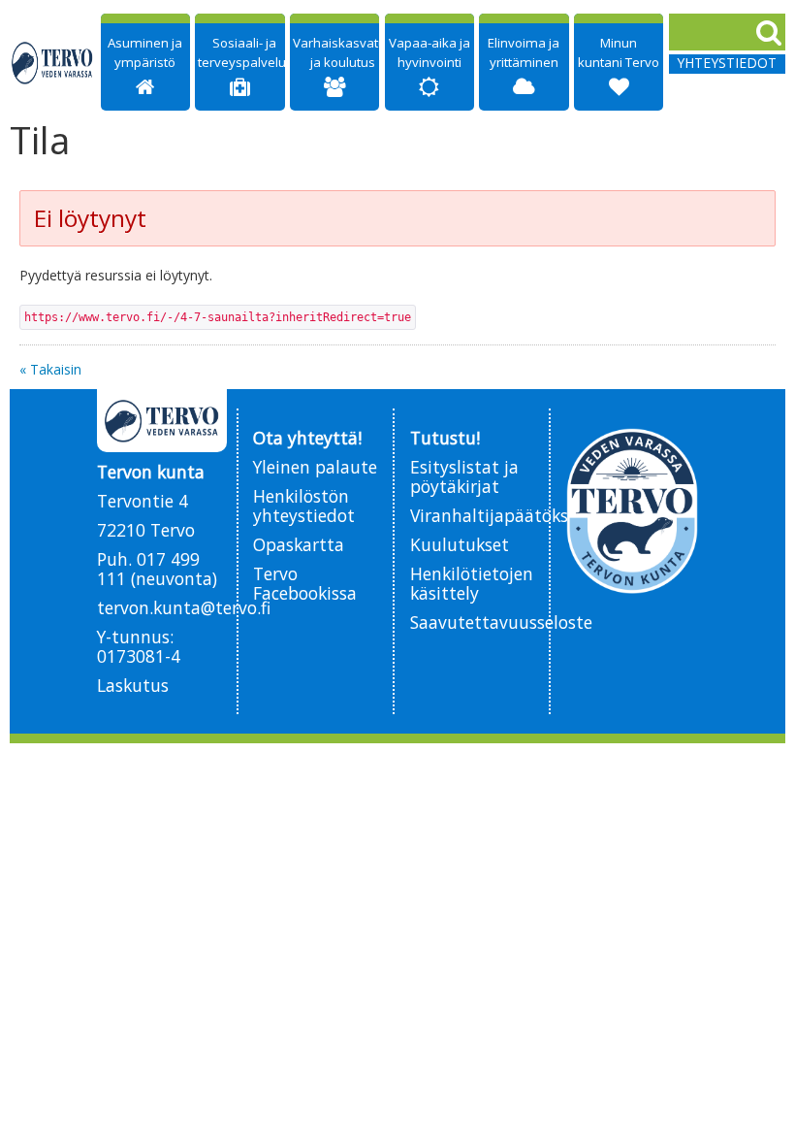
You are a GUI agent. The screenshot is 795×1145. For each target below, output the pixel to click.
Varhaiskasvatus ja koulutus (343, 52)
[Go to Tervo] (52, 62)
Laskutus (133, 685)
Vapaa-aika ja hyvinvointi (429, 52)
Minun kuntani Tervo (618, 52)
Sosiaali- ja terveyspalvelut (244, 52)
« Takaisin (50, 369)
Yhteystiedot (727, 62)
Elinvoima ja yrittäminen (523, 52)
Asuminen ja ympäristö (145, 52)
